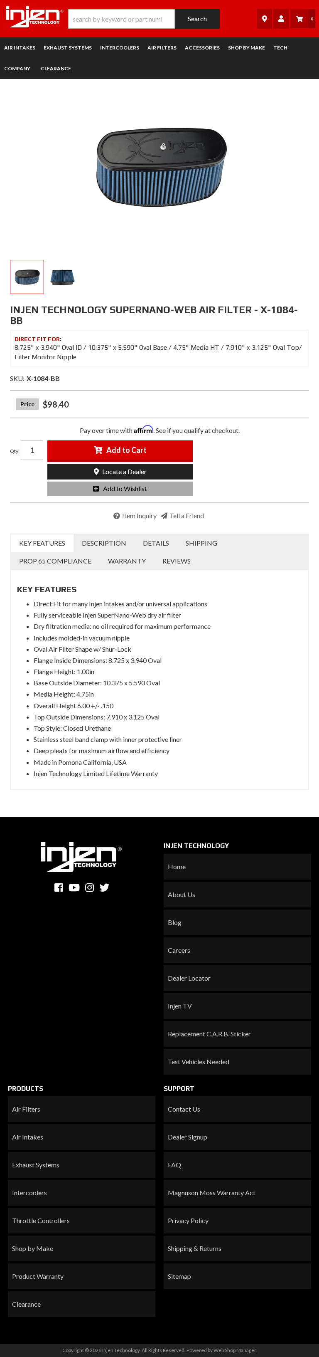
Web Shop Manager (234, 1350)
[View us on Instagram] (89, 887)
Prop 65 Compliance (55, 561)
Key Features (42, 543)
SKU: (17, 378)
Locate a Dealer (124, 471)
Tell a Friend (186, 515)
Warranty (127, 561)
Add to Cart (126, 450)
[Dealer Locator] (264, 18)
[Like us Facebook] (58, 887)
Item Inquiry (139, 515)
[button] (144, 19)
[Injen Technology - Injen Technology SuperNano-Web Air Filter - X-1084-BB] (159, 166)
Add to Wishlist (125, 488)
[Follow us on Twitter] (104, 887)
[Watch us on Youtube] (74, 887)
